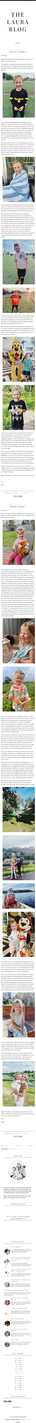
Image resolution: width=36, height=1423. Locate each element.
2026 (18, 1358)
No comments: (25, 493)
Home (17, 43)
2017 (18, 1389)
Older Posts (32, 1145)
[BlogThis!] (16, 496)
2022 (17, 1378)
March (18, 1369)
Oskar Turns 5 (15, 1339)
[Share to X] (18, 496)
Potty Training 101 (16, 1247)
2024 (18, 1362)
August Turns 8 (18, 52)
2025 (18, 1360)
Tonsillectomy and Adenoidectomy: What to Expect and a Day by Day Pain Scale (21, 1259)
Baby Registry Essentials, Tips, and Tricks (16, 1290)
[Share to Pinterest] (21, 496)
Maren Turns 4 (18, 507)
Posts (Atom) (12, 1149)
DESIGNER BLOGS (25, 1419)
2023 (18, 1376)
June (18, 1366)
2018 (17, 1387)
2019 (17, 1385)
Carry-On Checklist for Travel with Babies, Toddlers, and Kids (21, 1270)
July (19, 1364)
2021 (18, 1381)
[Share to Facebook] (20, 496)
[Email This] (14, 496)
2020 (17, 1383)
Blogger (21, 1407)
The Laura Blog (18, 22)
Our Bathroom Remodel (17, 1319)
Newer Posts (4, 1145)
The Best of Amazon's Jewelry (19, 1308)
